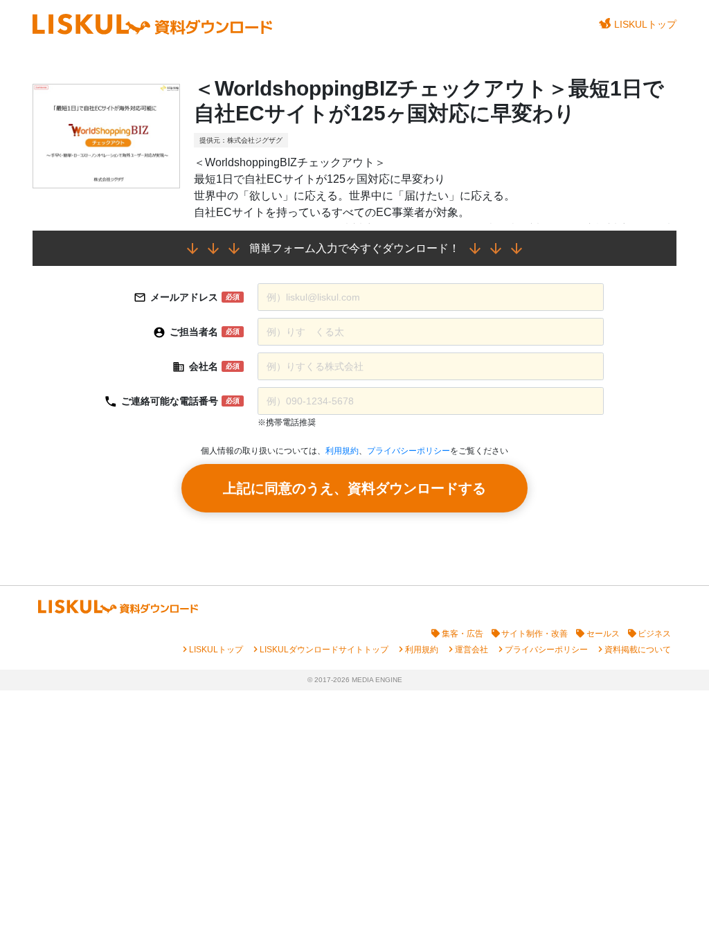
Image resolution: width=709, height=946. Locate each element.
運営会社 (471, 649)
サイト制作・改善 (534, 634)
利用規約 (342, 451)
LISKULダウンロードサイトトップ (324, 649)
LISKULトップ (645, 24)
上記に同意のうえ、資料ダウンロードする (354, 488)
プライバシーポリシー (408, 451)
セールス (603, 634)
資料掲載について (637, 649)
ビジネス (654, 634)
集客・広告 (462, 634)
